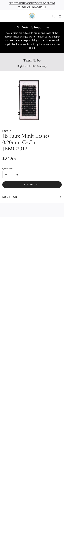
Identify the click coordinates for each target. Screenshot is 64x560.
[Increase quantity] (17, 174)
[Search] (53, 16)
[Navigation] (3, 16)
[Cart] (60, 16)
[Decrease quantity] (5, 174)
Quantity (7, 168)
